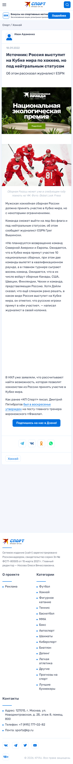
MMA (42, 619)
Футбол (44, 586)
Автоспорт (46, 630)
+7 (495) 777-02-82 (32, 724)
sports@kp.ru (24, 730)
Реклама (11, 586)
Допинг (44, 653)
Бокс (42, 625)
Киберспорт (48, 642)
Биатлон (45, 647)
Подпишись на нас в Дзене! (36, 423)
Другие (44, 669)
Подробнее (59, 15)
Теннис (44, 607)
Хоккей (17, 25)
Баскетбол (46, 613)
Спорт (6, 25)
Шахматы (46, 636)
